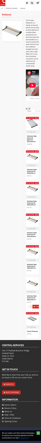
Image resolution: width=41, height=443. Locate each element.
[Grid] (26, 109)
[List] (29, 109)
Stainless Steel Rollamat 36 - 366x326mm (32, 203)
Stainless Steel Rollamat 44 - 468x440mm (32, 297)
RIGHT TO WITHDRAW (12, 392)
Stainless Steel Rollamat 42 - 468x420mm (32, 266)
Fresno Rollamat (32, 331)
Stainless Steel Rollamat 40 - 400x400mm (32, 234)
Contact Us (9, 384)
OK (38, 433)
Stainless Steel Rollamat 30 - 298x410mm (32, 171)
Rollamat (22, 8)
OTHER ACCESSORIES (11, 8)
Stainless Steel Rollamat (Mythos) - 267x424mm (32, 139)
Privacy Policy (24, 438)
